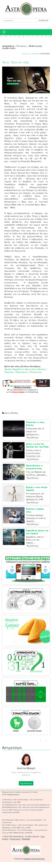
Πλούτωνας (36, 372)
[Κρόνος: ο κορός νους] (14, 515)
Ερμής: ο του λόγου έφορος (36, 489)
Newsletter (26, 839)
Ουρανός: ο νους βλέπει (35, 424)
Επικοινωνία (15, 839)
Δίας (33, 369)
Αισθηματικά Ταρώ (14, 683)
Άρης (27, 369)
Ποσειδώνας (22, 372)
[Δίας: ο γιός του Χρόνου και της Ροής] (14, 450)
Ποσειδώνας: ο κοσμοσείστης (34, 467)
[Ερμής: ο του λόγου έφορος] (14, 494)
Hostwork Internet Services (34, 858)
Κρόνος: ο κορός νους (35, 510)
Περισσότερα (32, 437)
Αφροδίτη (18, 369)
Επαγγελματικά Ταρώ (36, 683)
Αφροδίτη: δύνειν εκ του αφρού (37, 532)
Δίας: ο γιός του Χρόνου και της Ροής (37, 445)
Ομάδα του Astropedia (31, 53)
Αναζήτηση (43, 20)
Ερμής (8, 369)
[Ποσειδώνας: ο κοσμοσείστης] (14, 472)
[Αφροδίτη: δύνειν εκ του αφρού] (14, 537)
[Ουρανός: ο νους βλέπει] (14, 429)
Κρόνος (41, 369)
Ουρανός (8, 372)
